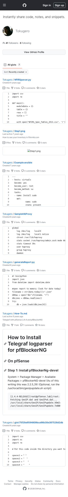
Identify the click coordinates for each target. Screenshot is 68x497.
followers (12, 43)
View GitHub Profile (34, 52)
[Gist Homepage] (24, 5)
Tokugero (7, 79)
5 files (8, 142)
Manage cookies (21, 484)
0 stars (42, 88)
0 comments (29, 88)
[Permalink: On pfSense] (5, 361)
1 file (7, 88)
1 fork (16, 325)
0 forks (16, 88)
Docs (58, 481)
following (25, 43)
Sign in (47, 5)
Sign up (59, 5)
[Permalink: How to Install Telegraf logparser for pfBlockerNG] (5, 344)
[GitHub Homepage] (25, 489)
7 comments (28, 325)
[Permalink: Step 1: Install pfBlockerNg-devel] (5, 370)
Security (28, 481)
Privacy (19, 481)
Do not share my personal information (47, 484)
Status (38, 481)
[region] (34, 108)
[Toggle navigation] (4, 5)
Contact (7, 484)
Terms (10, 481)
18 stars (41, 325)
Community (48, 481)
